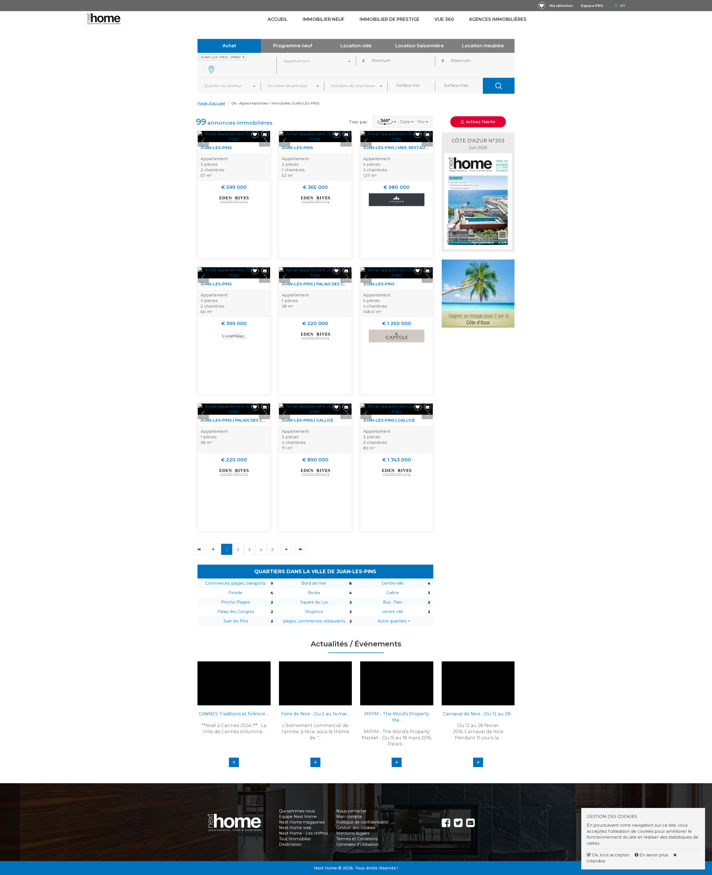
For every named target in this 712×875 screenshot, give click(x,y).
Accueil (278, 19)
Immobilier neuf (324, 19)
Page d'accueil (211, 103)
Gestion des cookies (355, 827)
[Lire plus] (234, 136)
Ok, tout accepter (610, 854)
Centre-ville (393, 583)
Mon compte (349, 816)
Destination (290, 844)
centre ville (392, 611)
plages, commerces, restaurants (314, 621)
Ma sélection (561, 6)
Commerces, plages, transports (235, 583)
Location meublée (483, 45)
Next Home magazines (302, 822)
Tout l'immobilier (295, 838)
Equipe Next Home (298, 816)
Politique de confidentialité (362, 822)
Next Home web (295, 827)
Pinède (235, 592)
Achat (229, 45)
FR (616, 5)
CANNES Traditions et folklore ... (234, 713)
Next (264, 141)
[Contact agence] (265, 134)
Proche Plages (235, 602)
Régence (314, 611)
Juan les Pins (235, 621)
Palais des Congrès (235, 611)
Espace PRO (592, 6)
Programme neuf (292, 45)
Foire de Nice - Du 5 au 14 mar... (315, 713)
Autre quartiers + (394, 621)
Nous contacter (351, 811)
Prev (203, 141)
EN (622, 5)
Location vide (356, 45)
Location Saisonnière (419, 45)
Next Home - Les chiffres (303, 833)
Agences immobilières (497, 19)
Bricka (314, 592)
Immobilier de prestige (389, 19)
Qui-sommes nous (297, 811)
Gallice (392, 592)
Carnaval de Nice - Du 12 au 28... (478, 713)
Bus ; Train (392, 602)
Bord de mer (313, 583)
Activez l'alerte (359, 865)
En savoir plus (653, 854)
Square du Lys (314, 602)
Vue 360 (444, 19)
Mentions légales (352, 833)
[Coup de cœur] (541, 5)
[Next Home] (103, 18)
